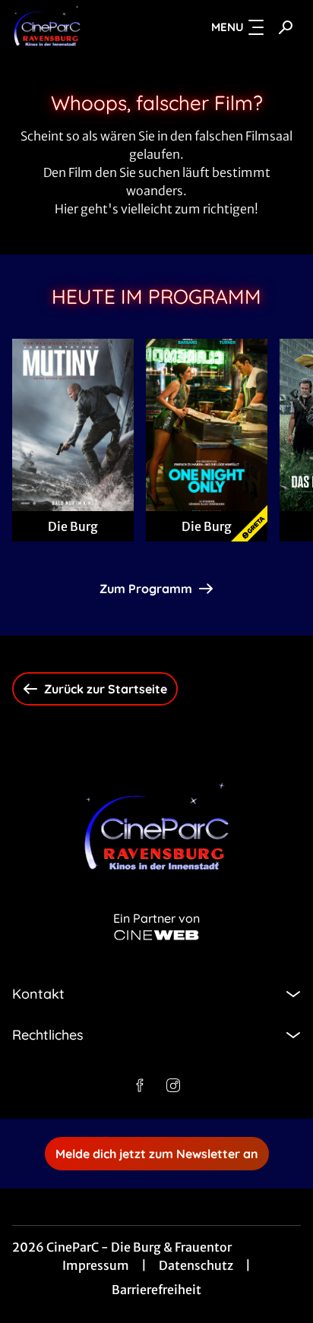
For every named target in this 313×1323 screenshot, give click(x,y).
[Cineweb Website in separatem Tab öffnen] (156, 935)
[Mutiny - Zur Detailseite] (73, 425)
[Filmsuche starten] (285, 27)
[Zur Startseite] (81, 27)
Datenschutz (196, 1265)
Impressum (95, 1265)
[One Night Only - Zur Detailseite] (206, 425)
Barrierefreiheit (156, 1289)
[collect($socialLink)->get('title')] (140, 1085)
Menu (227, 27)
